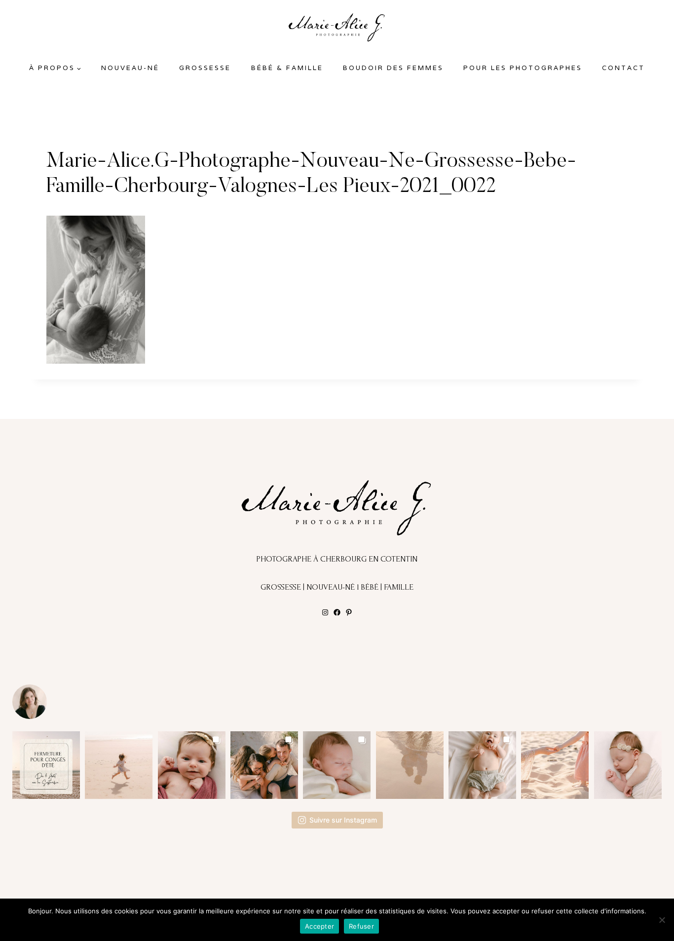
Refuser (361, 926)
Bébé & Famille (287, 68)
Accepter (319, 926)
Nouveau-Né (130, 68)
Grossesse (205, 68)
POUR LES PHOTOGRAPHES (522, 68)
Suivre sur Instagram (343, 820)
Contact (623, 68)
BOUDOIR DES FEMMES (393, 68)
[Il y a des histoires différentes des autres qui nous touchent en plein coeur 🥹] (191, 765)
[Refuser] (662, 920)
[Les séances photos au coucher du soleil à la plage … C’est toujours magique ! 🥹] (410, 765)
